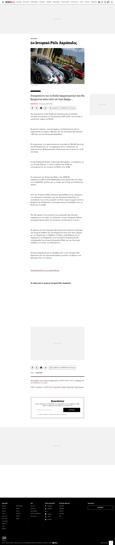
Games (39, 387)
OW (60, 516)
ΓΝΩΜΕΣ (49, 2)
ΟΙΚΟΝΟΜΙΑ (34, 2)
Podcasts (18, 513)
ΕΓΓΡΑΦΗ (100, 507)
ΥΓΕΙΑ (82, 2)
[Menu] (3, 2)
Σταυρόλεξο (57, 387)
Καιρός (87, 2)
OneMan (61, 511)
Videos (18, 516)
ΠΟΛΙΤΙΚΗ (26, 2)
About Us (33, 505)
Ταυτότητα (33, 508)
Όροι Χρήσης (34, 511)
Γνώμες (4, 513)
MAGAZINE (56, 2)
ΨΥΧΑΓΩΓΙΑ (74, 2)
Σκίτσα (17, 511)
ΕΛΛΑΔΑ (19, 2)
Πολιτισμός (4, 518)
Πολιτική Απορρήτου (36, 513)
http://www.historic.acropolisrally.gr (45, 270)
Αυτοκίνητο (34, 38)
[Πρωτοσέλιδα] (99, 2)
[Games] (108, 2)
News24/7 (61, 505)
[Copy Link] (45, 108)
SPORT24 (61, 508)
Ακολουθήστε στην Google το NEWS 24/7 (44, 380)
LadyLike (61, 513)
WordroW (70, 387)
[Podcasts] (105, 2)
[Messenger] (41, 108)
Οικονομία (4, 516)
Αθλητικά (4, 523)
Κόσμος (4, 511)
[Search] (112, 2)
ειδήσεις (78, 380)
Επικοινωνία (33, 516)
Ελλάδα (4, 505)
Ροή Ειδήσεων (19, 505)
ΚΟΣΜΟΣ (42, 2)
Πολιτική (4, 508)
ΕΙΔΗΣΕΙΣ (94, 2)
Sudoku (63, 387)
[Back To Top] (111, 543)
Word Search (79, 387)
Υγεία (3, 526)
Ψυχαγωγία (4, 521)
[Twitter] (36, 108)
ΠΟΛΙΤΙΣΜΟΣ (65, 2)
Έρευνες (4, 528)
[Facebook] (32, 108)
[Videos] (102, 2)
